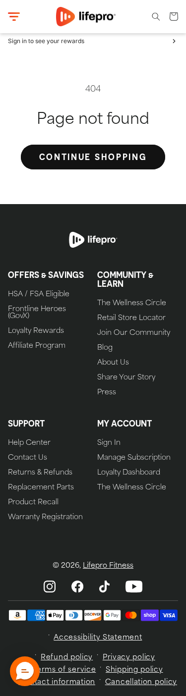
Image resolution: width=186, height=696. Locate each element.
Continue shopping (93, 157)
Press (106, 392)
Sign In (109, 443)
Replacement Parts (41, 487)
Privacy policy (129, 657)
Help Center (29, 443)
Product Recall (33, 502)
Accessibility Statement (98, 638)
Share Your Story (126, 378)
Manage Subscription (134, 458)
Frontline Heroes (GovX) (37, 313)
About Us (113, 363)
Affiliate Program (36, 346)
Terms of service (64, 670)
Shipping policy (134, 670)
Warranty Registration (45, 517)
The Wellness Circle (131, 303)
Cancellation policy (141, 682)
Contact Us (27, 458)
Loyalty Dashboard (128, 473)
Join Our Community (133, 333)
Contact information (57, 682)
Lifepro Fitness (108, 566)
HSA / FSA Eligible (38, 294)
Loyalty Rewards (36, 331)
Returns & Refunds (40, 473)
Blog (105, 348)
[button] (14, 17)
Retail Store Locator (131, 318)
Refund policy (67, 657)
